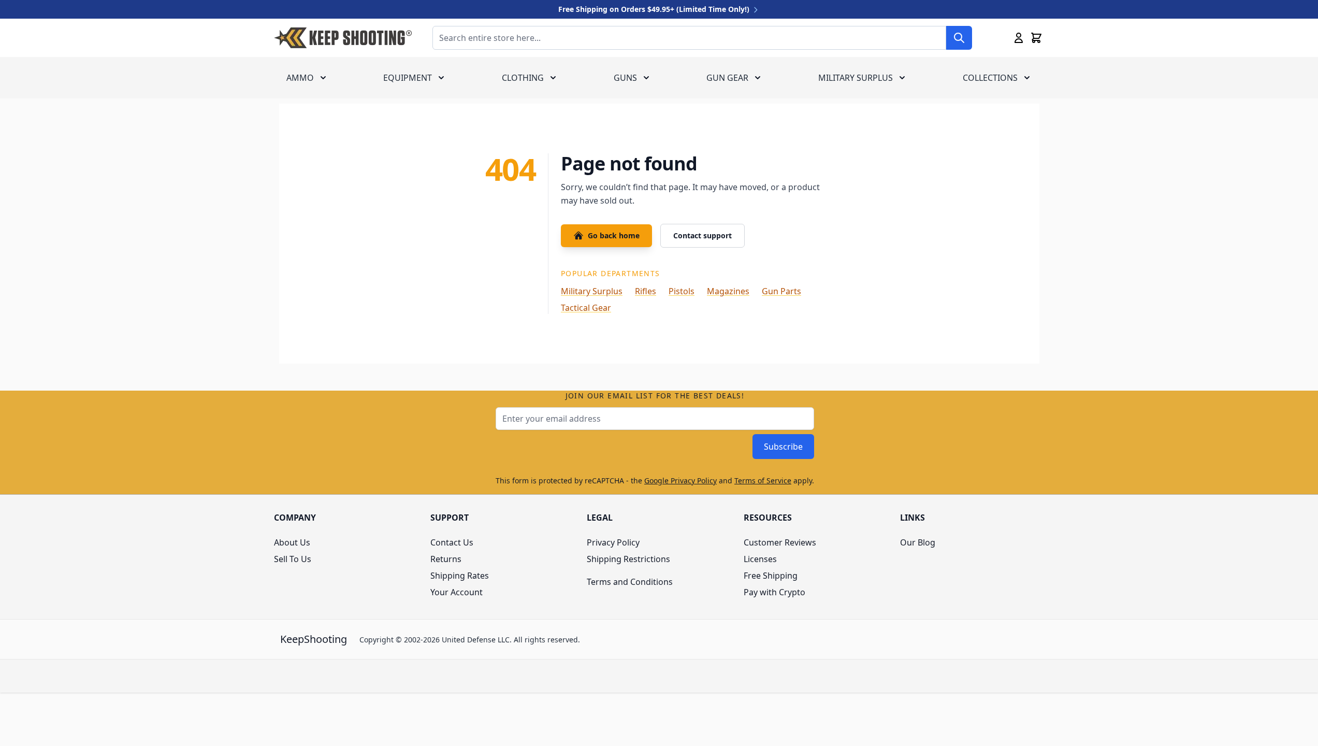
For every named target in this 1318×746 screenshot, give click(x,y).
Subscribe (783, 446)
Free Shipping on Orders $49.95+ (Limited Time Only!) (654, 9)
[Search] (959, 38)
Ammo (300, 77)
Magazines (728, 291)
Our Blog (917, 542)
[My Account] (1018, 38)
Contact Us (451, 542)
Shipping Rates (459, 575)
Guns (625, 77)
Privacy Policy (613, 542)
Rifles (645, 291)
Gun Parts (781, 291)
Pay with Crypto (774, 592)
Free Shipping (771, 575)
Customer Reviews (780, 542)
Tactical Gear (586, 307)
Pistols (681, 291)
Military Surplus (855, 77)
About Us (292, 542)
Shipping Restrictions (628, 559)
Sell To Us (292, 559)
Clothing (523, 77)
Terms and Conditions (630, 581)
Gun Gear (727, 77)
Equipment (407, 77)
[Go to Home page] (343, 37)
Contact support (702, 235)
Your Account (456, 592)
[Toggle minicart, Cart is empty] (1036, 38)
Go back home (614, 235)
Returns (445, 559)
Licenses (760, 559)
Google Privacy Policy (680, 480)
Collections (990, 77)
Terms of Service (762, 480)
